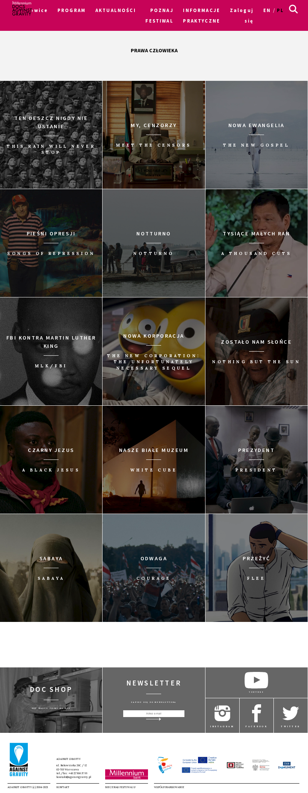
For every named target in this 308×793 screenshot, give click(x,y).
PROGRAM (71, 10)
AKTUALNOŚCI (115, 10)
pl (280, 10)
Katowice (34, 10)
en (267, 10)
